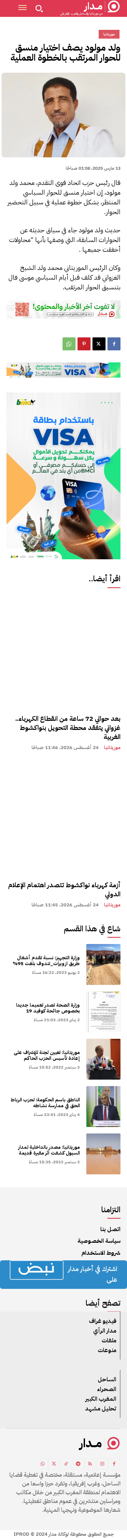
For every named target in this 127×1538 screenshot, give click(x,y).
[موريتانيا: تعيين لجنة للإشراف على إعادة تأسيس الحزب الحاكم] (103, 1059)
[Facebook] (113, 343)
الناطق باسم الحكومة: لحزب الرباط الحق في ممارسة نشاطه (45, 1102)
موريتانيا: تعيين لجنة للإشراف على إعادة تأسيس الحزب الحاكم (47, 1055)
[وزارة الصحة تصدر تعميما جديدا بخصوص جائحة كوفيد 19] (103, 1011)
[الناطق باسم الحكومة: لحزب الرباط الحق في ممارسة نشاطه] (103, 1106)
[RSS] (90, 1464)
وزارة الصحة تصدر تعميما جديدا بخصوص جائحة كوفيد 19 (48, 1007)
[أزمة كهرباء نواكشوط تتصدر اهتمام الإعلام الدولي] (63, 817)
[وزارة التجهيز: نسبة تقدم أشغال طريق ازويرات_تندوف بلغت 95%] (103, 964)
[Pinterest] (84, 343)
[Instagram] (102, 1464)
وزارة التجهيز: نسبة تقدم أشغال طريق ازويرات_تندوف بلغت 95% (46, 960)
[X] (99, 343)
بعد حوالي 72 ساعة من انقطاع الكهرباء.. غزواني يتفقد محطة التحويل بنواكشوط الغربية (67, 728)
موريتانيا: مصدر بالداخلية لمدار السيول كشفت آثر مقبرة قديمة (49, 1150)
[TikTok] (66, 1464)
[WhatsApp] (69, 343)
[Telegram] (78, 1464)
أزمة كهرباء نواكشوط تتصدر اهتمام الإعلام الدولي (64, 889)
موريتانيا (112, 748)
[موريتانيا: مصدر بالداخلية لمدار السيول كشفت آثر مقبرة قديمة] (103, 1153)
